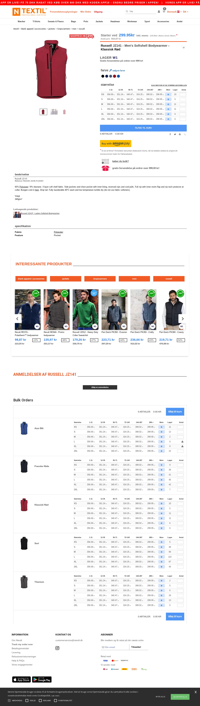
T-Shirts (36, 21)
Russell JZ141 (21, 179)
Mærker (21, 21)
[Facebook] (170, 134)
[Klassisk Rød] (114, 76)
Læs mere (55, 695)
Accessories (163, 21)
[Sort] (102, 76)
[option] (55, 69)
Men (134, 279)
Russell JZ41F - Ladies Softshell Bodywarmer (40, 213)
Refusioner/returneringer (24, 656)
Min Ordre (85, 11)
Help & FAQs (18, 660)
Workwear (132, 21)
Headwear (115, 21)
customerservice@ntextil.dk (69, 640)
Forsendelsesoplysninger (63, 11)
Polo (86, 21)
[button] (159, 11)
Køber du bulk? (120, 161)
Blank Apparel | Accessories (31, 279)
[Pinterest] (179, 134)
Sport (147, 21)
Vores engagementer (22, 664)
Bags (73, 21)
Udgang (98, 11)
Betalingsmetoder (20, 648)
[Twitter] (175, 134)
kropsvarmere (100, 279)
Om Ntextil (17, 640)
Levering (16, 652)
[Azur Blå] (118, 76)
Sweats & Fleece (56, 21)
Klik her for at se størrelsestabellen (169, 85)
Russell (106, 45)
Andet (179, 21)
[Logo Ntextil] (29, 11)
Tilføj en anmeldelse (100, 387)
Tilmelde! (136, 647)
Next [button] (57, 72)
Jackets (99, 21)
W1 (115, 57)
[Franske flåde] (106, 76)
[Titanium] (110, 76)
